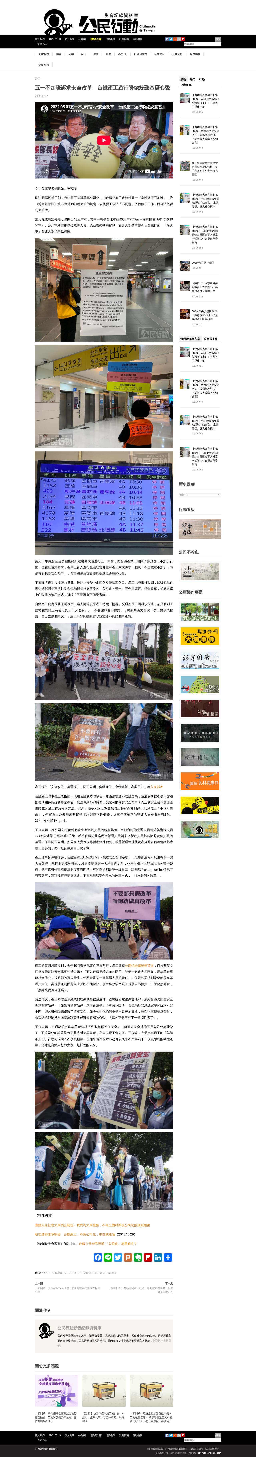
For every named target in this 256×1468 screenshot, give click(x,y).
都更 (108, 54)
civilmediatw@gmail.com (209, 1453)
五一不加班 (70, 1272)
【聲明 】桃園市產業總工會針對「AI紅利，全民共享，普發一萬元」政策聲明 (103, 1417)
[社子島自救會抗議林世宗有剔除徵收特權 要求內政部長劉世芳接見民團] (185, 165)
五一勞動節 (84, 1272)
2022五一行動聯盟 (52, 1272)
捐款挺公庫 (96, 39)
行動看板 (137, 39)
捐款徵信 (110, 39)
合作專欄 (195, 54)
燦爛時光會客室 (190, 338)
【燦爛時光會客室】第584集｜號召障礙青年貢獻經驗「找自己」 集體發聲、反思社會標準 (205, 200)
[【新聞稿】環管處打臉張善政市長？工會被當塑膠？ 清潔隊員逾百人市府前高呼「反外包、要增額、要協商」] (151, 1390)
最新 (183, 79)
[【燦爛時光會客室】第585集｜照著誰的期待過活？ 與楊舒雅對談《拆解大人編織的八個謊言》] (185, 129)
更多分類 (44, 65)
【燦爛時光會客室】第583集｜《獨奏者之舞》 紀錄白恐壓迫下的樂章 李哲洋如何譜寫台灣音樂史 (205, 234)
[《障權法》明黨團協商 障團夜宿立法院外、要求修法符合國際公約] (185, 286)
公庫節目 (159, 54)
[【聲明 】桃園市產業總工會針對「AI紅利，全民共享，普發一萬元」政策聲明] (104, 1390)
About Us (55, 39)
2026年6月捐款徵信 (203, 262)
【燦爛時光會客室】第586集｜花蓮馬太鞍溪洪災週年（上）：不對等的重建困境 (205, 101)
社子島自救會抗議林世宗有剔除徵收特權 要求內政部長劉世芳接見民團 (205, 168)
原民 (96, 54)
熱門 (192, 79)
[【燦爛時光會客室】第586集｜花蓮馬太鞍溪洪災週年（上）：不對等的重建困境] (185, 97)
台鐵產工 (111, 1272)
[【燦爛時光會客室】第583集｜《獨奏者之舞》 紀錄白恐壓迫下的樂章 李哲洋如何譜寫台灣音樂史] (185, 229)
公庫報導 (44, 54)
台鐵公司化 (98, 1272)
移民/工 (122, 54)
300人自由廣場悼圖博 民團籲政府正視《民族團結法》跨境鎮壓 (205, 315)
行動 (202, 79)
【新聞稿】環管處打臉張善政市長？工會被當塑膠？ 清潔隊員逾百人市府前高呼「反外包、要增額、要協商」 (151, 1417)
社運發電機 (140, 54)
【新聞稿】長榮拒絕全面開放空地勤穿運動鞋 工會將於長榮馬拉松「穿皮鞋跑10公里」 (56, 1417)
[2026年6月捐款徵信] (185, 265)
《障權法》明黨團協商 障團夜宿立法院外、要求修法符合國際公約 (206, 287)
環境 (58, 54)
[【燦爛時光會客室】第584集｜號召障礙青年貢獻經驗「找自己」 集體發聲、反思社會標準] (185, 197)
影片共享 (69, 39)
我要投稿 (124, 39)
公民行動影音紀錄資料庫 (79, 1328)
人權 (71, 54)
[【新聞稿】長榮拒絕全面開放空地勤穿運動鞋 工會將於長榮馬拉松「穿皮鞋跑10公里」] (56, 1390)
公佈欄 (82, 39)
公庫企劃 (177, 54)
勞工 (83, 54)
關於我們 (40, 39)
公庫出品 (42, 44)
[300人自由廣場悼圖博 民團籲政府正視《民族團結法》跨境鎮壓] (185, 314)
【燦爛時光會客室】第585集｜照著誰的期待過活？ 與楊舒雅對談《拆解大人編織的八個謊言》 (205, 134)
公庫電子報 (211, 338)
